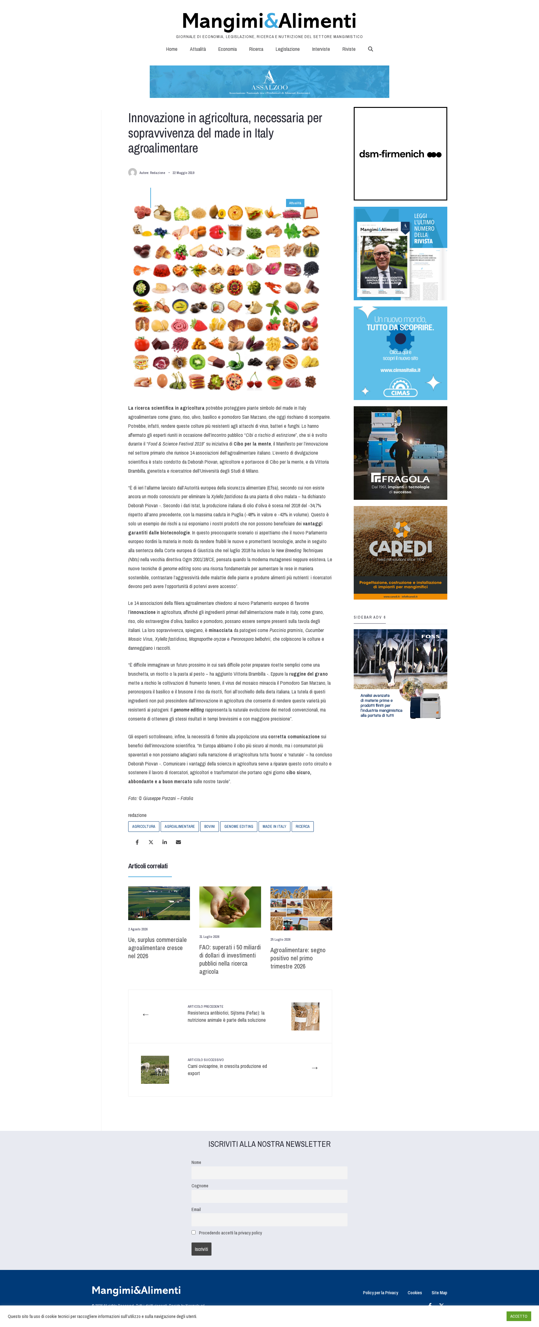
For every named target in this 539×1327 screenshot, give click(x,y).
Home (171, 49)
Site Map (439, 1292)
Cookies (415, 1292)
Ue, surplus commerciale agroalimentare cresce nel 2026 (157, 947)
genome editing (238, 826)
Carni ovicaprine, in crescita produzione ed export (227, 1067)
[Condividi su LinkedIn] (164, 842)
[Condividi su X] (151, 842)
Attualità (198, 49)
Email (196, 1209)
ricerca (303, 826)
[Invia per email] (178, 842)
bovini (209, 826)
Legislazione (288, 49)
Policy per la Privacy (380, 1292)
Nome (196, 1162)
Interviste (321, 49)
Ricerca (256, 49)
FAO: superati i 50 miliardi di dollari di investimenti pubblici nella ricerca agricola (230, 959)
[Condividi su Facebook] (137, 842)
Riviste (349, 49)
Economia (227, 49)
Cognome (200, 1186)
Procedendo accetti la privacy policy (230, 1233)
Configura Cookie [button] (486, 1316)
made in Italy (274, 826)
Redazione (157, 173)
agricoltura (143, 826)
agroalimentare (180, 826)
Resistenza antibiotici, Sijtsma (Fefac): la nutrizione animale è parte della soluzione (227, 1013)
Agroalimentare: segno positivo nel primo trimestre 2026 (298, 958)
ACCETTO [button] (518, 1316)
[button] (370, 49)
